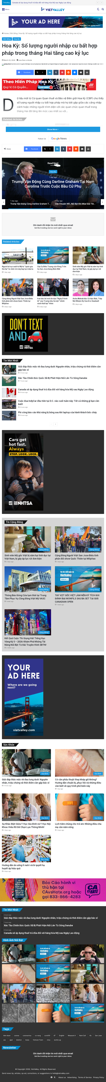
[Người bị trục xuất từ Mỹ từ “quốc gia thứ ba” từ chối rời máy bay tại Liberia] (17, 255)
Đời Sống (13, 33)
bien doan (6, 1035)
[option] (53, 183)
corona (16, 1035)
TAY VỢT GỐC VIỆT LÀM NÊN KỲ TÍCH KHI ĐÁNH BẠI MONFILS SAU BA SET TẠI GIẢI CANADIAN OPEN (77, 598)
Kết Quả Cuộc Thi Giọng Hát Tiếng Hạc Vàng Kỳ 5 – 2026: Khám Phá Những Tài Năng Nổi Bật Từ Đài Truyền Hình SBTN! (25, 641)
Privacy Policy (98, 1077)
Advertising (71, 1077)
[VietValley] (53, 9)
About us (61, 1077)
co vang (38, 1035)
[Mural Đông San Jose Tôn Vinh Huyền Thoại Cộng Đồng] (53, 953)
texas (27, 1040)
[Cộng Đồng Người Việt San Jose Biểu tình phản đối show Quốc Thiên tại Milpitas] (17, 287)
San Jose (98, 1035)
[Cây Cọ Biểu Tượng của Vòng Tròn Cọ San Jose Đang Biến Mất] (53, 255)
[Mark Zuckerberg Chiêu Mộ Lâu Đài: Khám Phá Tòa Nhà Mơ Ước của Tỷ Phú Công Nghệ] (87, 953)
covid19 (47, 1035)
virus (48, 1040)
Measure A (72, 1035)
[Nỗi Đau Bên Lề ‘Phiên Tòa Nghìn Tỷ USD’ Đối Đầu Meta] (53, 993)
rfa (90, 1035)
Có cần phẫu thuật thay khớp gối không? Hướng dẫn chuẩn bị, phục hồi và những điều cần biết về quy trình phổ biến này (78, 782)
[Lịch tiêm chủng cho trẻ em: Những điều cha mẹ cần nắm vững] (53, 1013)
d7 (54, 1035)
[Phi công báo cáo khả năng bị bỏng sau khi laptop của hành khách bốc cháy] (9, 415)
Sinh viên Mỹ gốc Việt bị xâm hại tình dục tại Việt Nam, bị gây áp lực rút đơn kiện (88, 269)
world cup (57, 1040)
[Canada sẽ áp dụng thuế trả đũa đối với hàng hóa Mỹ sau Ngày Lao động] (9, 393)
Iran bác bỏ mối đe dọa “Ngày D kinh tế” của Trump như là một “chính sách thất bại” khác (52, 301)
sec (4, 1040)
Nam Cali (82, 1035)
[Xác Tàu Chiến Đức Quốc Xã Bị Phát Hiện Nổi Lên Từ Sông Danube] (9, 381)
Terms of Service (84, 1077)
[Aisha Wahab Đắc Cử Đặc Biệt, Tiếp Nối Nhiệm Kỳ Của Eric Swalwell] (88, 287)
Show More (52, 129)
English (61, 1035)
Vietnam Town (38, 1040)
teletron (19, 1040)
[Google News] (58, 139)
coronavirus (27, 1035)
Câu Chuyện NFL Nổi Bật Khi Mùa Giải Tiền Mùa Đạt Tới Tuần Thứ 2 (53, 183)
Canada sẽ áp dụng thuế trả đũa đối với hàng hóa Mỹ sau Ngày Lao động (56, 389)
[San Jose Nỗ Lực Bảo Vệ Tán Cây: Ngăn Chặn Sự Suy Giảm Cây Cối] (87, 1013)
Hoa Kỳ (17, 39)
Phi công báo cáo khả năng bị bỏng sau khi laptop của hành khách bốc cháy (42, 3)
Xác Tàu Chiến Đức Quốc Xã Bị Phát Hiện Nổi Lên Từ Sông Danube (52, 378)
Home (6, 33)
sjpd (11, 1040)
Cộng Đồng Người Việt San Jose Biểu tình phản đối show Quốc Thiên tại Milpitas (17, 301)
